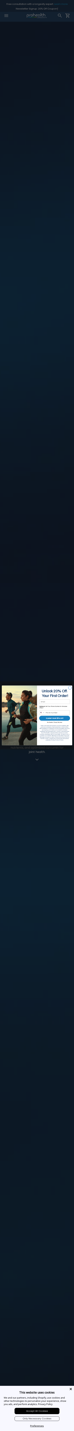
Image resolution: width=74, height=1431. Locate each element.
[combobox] (42, 713)
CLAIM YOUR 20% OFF (54, 718)
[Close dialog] (69, 688)
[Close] (71, 1389)
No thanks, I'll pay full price (54, 722)
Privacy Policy (45, 1404)
